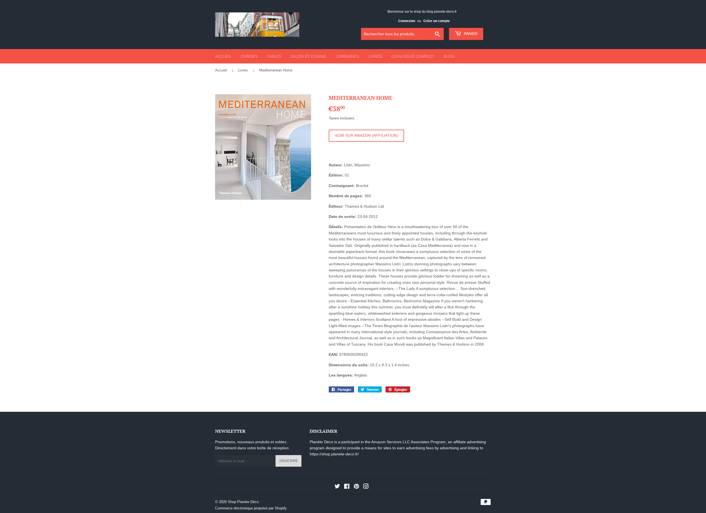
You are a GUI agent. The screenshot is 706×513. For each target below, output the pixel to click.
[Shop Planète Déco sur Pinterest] (356, 487)
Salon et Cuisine (308, 56)
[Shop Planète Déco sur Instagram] (366, 487)
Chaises (249, 56)
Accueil (223, 56)
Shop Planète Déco (243, 502)
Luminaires (347, 56)
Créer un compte (436, 21)
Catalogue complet (412, 56)
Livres (375, 56)
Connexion (406, 21)
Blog (449, 56)
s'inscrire (288, 461)
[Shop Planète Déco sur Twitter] (337, 487)
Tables (274, 56)
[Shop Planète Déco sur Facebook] (347, 487)
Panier (470, 33)
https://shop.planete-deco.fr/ (334, 454)
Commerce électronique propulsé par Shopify (251, 508)
